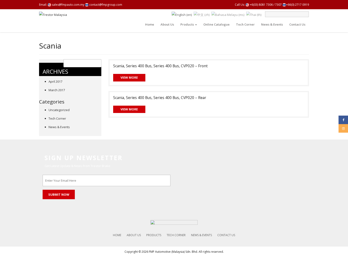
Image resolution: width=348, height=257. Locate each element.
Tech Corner (245, 24)
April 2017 (55, 81)
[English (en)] (182, 14)
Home (149, 24)
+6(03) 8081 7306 (261, 5)
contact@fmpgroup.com (105, 5)
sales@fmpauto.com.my (67, 5)
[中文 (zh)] (202, 14)
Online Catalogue (216, 24)
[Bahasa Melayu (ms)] (227, 14)
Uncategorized (59, 110)
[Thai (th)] (253, 14)
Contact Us (297, 24)
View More (129, 77)
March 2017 (57, 90)
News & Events (272, 24)
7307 (278, 5)
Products (187, 24)
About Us (167, 24)
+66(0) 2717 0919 (297, 5)
